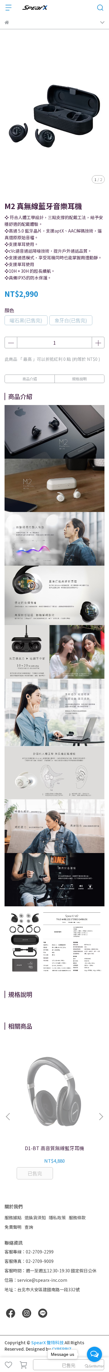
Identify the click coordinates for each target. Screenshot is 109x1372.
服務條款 (77, 1217)
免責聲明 (13, 1227)
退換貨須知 (35, 1217)
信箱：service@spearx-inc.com (36, 1280)
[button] (100, 1116)
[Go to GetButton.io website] (94, 1366)
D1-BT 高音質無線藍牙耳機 (54, 1148)
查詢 (29, 1227)
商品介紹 (29, 378)
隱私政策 (57, 1217)
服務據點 (13, 1217)
